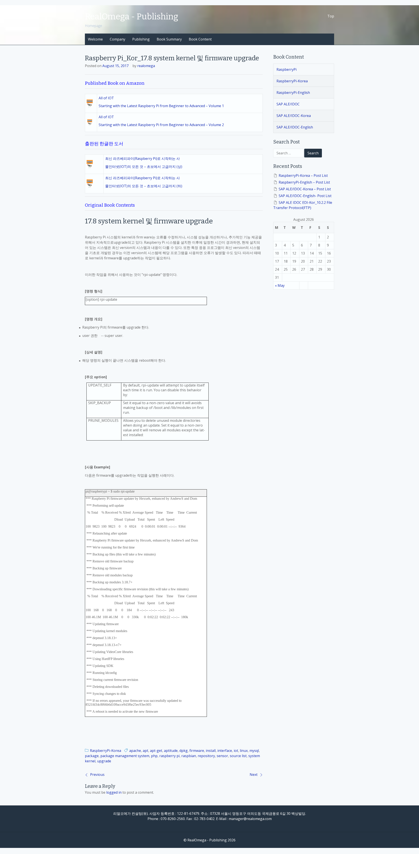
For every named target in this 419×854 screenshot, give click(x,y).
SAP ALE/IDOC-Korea (293, 115)
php (154, 755)
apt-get (156, 750)
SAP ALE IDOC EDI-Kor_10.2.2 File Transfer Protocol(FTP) (302, 205)
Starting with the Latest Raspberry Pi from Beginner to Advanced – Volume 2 (161, 124)
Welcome (95, 39)
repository (206, 755)
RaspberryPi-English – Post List (304, 182)
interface (224, 750)
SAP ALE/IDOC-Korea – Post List (305, 189)
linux (244, 750)
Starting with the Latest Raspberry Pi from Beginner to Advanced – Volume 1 (161, 105)
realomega (146, 65)
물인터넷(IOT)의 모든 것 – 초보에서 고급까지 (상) (143, 166)
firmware (196, 750)
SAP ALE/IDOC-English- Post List (305, 195)
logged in (114, 792)
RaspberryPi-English (293, 92)
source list (238, 755)
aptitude (171, 750)
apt (145, 750)
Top (330, 16)
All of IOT (106, 98)
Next (254, 774)
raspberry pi (169, 755)
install (211, 750)
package (92, 755)
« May (280, 285)
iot (236, 750)
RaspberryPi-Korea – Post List (303, 175)
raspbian (188, 755)
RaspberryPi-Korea (105, 750)
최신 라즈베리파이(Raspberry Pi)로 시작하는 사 (142, 158)
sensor (222, 755)
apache (135, 750)
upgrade (104, 761)
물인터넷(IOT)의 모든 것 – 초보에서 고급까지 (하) (143, 186)
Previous (97, 774)
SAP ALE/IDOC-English (294, 127)
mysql (254, 750)
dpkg (183, 750)
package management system (124, 755)
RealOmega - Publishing (131, 17)
